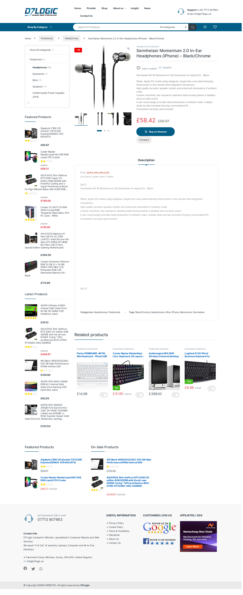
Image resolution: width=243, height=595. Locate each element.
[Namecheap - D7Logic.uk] (198, 536)
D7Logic (85, 585)
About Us (114, 538)
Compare (166, 67)
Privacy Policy (116, 523)
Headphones (71, 38)
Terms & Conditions (119, 531)
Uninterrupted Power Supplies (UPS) (48, 94)
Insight (135, 8)
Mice (37, 80)
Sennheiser (199, 312)
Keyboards (82, 349)
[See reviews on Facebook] (159, 541)
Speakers (164, 349)
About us (118, 8)
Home (77, 8)
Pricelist (91, 8)
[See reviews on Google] (160, 527)
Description (146, 160)
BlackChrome (142, 312)
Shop (104, 8)
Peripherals (47, 38)
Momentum (186, 312)
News (147, 8)
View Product (104, 395)
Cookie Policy (116, 527)
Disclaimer (114, 535)
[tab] (146, 162)
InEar (168, 312)
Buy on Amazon (158, 131)
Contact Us (86, 15)
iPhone (175, 312)
